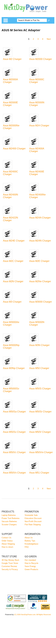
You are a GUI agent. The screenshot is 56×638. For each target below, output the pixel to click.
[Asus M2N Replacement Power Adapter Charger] (15, 275)
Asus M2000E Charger (10, 103)
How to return (7, 547)
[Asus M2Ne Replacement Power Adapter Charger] (41, 275)
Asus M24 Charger (39, 125)
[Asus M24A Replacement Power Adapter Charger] (41, 211)
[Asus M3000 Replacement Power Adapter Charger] (41, 295)
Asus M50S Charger (40, 388)
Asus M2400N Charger (10, 196)
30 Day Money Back (10, 560)
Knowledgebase (31, 544)
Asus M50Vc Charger (14, 452)
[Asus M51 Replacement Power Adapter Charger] (41, 466)
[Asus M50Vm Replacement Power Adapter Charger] (41, 445)
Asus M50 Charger (39, 368)
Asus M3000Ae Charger (11, 323)
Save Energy (30, 566)
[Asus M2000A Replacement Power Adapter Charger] (15, 73)
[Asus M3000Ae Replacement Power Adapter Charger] (15, 315)
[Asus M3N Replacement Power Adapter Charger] (41, 338)
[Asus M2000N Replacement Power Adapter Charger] (41, 96)
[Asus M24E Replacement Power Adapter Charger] (15, 234)
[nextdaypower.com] (28, 14)
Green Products (31, 569)
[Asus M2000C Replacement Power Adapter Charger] (41, 73)
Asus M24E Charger (13, 240)
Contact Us (6, 537)
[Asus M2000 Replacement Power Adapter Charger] (41, 52)
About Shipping (8, 544)
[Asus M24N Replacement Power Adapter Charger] (41, 234)
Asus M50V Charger (40, 432)
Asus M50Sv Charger (14, 432)
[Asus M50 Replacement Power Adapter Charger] (41, 361)
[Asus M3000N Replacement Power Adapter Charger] (41, 315)
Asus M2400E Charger (36, 173)
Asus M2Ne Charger (40, 281)
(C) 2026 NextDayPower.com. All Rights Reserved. (32, 614)
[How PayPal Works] (33, 609)
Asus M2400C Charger (10, 173)
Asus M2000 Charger (40, 59)
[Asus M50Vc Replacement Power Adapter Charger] (15, 445)
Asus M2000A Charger (10, 80)
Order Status (7, 541)
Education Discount (33, 518)
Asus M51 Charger (39, 472)
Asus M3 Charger (12, 301)
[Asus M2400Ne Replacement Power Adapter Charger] (41, 188)
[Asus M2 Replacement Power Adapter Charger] (15, 52)
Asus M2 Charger (12, 59)
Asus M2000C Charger (36, 80)
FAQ (27, 547)
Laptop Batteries (9, 515)
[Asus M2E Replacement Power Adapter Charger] (41, 254)
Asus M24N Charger (40, 240)
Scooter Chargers (9, 524)
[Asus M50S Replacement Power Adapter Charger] (41, 382)
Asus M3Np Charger (14, 368)
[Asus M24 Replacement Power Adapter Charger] (41, 119)
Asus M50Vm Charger (41, 452)
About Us (29, 537)
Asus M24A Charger (40, 217)
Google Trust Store (10, 563)
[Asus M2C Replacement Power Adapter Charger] (15, 254)
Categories (5, 20)
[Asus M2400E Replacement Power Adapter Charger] (41, 165)
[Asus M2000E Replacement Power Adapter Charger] (15, 96)
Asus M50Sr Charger (40, 411)
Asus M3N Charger (39, 345)
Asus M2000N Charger (36, 103)
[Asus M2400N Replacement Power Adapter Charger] (15, 188)
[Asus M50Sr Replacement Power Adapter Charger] (41, 405)
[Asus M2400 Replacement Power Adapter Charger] (15, 142)
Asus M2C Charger (13, 261)
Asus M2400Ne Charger (37, 196)
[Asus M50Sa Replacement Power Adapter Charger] (15, 405)
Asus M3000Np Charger (11, 346)
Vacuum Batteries (9, 521)
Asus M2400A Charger (36, 149)
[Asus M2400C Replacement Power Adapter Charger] (15, 165)
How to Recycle (31, 563)
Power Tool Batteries (11, 518)
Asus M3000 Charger (40, 301)
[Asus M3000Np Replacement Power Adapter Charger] (15, 338)
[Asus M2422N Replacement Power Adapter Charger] (15, 211)
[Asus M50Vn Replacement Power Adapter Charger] (15, 466)
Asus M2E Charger (39, 261)
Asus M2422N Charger (10, 219)
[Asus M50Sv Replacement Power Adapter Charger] (15, 425)
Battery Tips (30, 541)
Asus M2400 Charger (14, 148)
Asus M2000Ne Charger (11, 126)
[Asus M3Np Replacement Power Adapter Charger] (15, 361)
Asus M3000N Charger (36, 323)
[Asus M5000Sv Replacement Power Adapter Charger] (15, 382)
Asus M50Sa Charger (14, 411)
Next (49, 39)
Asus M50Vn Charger (14, 472)
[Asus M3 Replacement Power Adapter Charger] (15, 295)
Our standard (30, 560)
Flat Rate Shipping (33, 524)
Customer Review (9, 566)
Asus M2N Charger (13, 281)
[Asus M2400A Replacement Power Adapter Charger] (41, 142)
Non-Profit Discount (33, 521)
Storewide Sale (31, 515)
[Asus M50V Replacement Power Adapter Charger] (41, 425)
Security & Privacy (10, 569)
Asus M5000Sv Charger (11, 389)
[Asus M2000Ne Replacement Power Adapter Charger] (15, 119)
